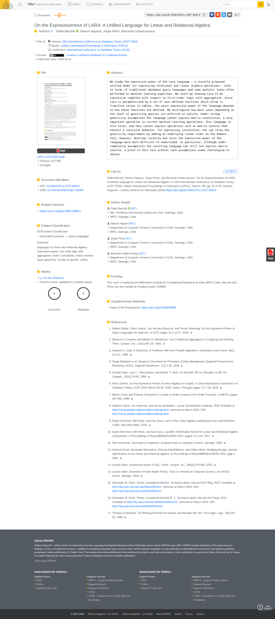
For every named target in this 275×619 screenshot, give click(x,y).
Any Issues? (268, 607)
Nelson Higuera (91, 31)
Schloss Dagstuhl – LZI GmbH (103, 614)
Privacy (189, 614)
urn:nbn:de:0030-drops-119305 (65, 190)
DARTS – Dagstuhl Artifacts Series (105, 580)
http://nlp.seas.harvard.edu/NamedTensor (136, 486)
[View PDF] (61, 110)
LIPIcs (39, 580)
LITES (91, 592)
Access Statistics (53, 277)
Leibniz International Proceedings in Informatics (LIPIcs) (94, 45)
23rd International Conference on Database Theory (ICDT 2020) (100, 41)
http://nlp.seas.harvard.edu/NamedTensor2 (152, 502)
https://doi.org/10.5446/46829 (158, 307)
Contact (200, 614)
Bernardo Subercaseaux (138, 31)
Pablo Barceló (65, 31)
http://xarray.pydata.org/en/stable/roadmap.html (140, 409)
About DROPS (163, 614)
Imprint (177, 614)
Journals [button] (96, 4)
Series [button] (76, 4)
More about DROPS (46, 561)
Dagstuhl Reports (97, 584)
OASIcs (39, 584)
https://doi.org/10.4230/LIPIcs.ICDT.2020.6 (191, 190)
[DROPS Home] (19, 4)
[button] (44, 4)
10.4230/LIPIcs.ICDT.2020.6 (63, 186)
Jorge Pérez (111, 31)
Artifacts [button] (146, 4)
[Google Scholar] (191, 332)
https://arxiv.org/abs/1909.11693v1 (60, 211)
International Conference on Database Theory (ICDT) (98, 49)
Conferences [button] (121, 4)
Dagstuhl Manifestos (98, 588)
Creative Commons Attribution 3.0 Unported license (96, 55)
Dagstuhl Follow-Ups (46, 588)
